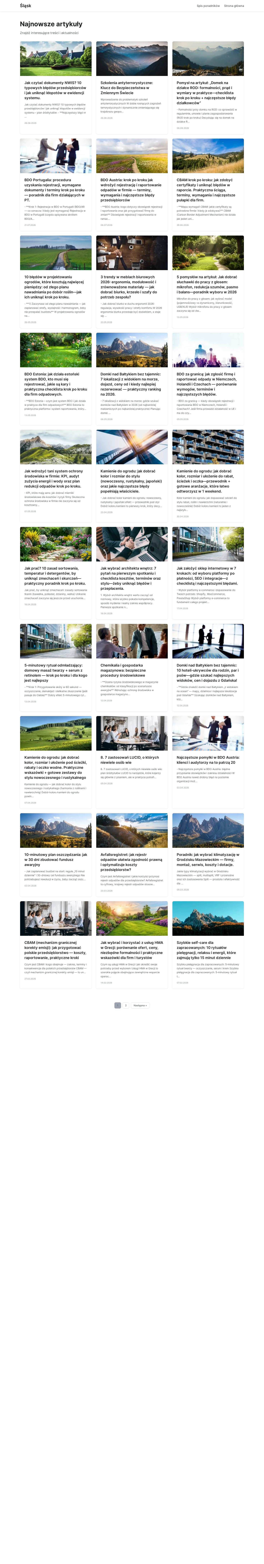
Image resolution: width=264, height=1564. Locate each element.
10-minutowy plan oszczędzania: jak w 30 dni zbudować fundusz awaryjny (55, 859)
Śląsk (25, 5)
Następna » (140, 1005)
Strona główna (234, 6)
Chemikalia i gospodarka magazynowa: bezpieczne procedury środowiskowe (123, 670)
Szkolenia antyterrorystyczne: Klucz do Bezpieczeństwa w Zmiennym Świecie (127, 88)
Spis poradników (208, 6)
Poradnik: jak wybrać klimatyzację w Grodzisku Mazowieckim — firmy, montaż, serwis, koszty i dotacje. (208, 859)
